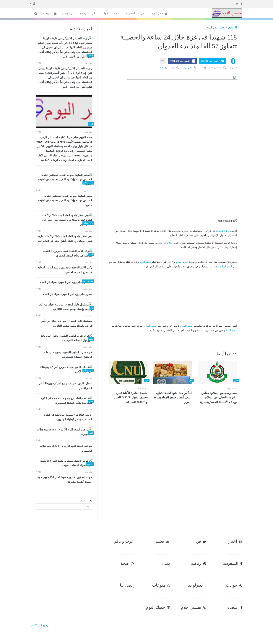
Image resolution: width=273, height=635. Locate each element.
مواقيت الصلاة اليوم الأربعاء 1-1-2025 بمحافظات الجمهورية (66, 448)
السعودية (131, 13)
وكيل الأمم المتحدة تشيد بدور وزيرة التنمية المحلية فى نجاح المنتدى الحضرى (65, 270)
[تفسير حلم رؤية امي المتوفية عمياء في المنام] (64, 282)
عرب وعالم (68, 13)
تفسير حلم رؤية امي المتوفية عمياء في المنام (67, 294)
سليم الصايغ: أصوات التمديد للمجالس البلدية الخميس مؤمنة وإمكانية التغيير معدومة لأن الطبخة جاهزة (65, 201)
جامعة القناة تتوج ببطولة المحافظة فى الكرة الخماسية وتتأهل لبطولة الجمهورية (68, 417)
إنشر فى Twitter (209, 61)
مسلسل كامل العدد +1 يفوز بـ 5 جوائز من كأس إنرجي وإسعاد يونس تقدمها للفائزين (66, 323)
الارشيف (232, 27)
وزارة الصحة (223, 231)
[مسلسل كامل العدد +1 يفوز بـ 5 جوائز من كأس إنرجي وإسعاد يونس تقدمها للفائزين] (64, 307)
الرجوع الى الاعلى (40, 625)
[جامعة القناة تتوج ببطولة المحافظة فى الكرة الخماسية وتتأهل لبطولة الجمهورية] (64, 400)
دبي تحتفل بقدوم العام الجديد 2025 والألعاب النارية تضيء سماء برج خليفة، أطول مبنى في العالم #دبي (64, 238)
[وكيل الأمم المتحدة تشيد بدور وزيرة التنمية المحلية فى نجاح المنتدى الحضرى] (64, 253)
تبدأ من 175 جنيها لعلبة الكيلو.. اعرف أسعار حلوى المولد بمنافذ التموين (173, 397)
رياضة (83, 13)
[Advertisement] (173, 195)
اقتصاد (116, 13)
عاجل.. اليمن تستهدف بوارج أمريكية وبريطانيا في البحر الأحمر (65, 386)
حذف (161, 67)
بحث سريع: (86, 500)
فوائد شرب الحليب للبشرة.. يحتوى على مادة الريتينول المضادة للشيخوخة (68, 354)
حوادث (104, 13)
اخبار (143, 13)
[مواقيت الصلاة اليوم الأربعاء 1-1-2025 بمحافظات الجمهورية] (64, 432)
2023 (169, 242)
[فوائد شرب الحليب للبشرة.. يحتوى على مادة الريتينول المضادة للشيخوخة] (64, 338)
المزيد (49, 13)
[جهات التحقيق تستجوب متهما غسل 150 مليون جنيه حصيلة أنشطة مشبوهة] (64, 463)
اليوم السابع (182, 262)
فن (93, 13)
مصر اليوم (158, 13)
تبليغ (173, 67)
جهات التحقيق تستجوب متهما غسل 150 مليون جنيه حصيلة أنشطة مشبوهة (65, 479)
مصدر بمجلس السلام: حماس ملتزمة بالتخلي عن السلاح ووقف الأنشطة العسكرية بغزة (218, 397)
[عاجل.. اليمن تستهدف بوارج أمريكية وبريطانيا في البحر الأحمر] (64, 369)
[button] (32, 3)
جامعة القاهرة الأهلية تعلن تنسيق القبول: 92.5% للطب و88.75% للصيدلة (131, 397)
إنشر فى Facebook (179, 61)
